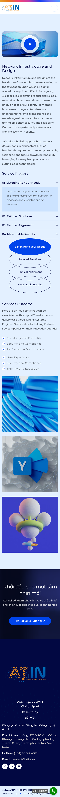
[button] (30, 246)
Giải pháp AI (30, 706)
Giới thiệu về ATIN (30, 702)
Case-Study (30, 712)
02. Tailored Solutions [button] (17, 216)
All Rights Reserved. (28, 789)
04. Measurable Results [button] (18, 234)
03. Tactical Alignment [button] (18, 225)
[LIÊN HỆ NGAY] (53, 791)
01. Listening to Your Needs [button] (21, 182)
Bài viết (30, 717)
